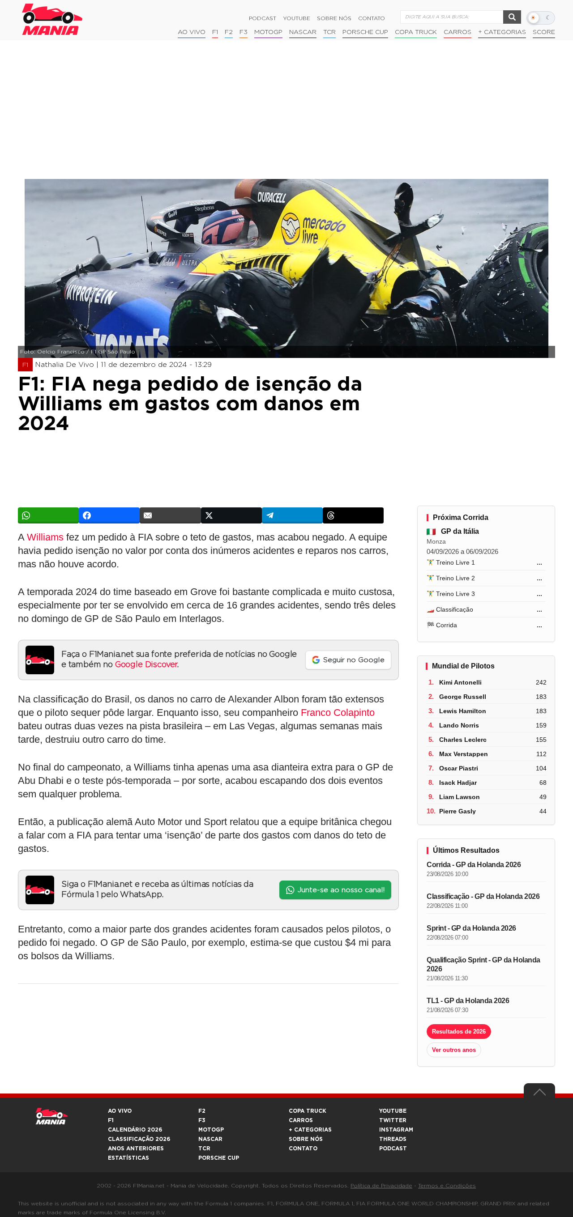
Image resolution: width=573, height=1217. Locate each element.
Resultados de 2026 (459, 1031)
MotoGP (268, 32)
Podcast (262, 18)
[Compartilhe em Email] (170, 515)
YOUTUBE (392, 1111)
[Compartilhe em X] (231, 515)
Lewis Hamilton (462, 711)
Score (544, 32)
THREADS (392, 1139)
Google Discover (146, 665)
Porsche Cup (365, 32)
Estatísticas (128, 1158)
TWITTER (392, 1120)
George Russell (462, 696)
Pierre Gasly (457, 811)
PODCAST (393, 1148)
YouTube (296, 18)
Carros (457, 32)
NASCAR (302, 32)
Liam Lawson (459, 796)
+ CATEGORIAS (502, 32)
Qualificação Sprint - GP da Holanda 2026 (483, 964)
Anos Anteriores (136, 1148)
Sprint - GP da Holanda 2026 (471, 928)
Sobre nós (334, 18)
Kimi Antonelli (460, 682)
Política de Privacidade (381, 1185)
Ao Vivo (191, 32)
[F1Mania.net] (52, 19)
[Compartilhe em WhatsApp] (48, 515)
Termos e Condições (447, 1185)
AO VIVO (120, 1111)
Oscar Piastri (458, 768)
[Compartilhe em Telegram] (292, 515)
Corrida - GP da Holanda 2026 (474, 864)
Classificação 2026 (139, 1139)
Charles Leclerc (463, 739)
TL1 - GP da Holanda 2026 (468, 1000)
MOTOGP (211, 1129)
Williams (45, 537)
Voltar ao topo (539, 1094)
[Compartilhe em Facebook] (109, 515)
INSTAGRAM (396, 1129)
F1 (215, 32)
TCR (329, 32)
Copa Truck (416, 32)
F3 (243, 32)
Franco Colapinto (338, 712)
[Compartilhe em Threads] (353, 515)
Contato (371, 18)
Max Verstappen (463, 753)
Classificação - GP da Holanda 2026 (483, 896)
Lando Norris (459, 725)
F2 (229, 32)
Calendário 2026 (135, 1129)
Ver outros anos (454, 1050)
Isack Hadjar (458, 782)
